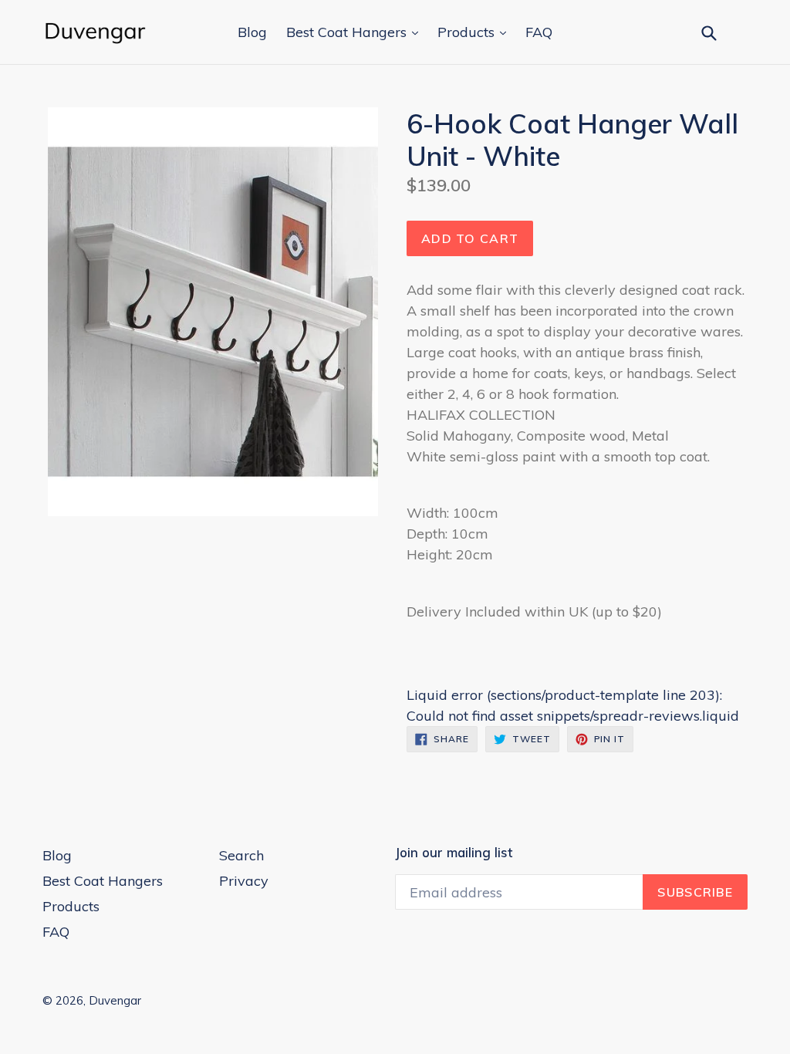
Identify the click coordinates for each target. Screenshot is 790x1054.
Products (467, 32)
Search (241, 855)
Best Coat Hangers (348, 32)
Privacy (243, 881)
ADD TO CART (469, 238)
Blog (252, 32)
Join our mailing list (453, 852)
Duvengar (115, 1000)
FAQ (538, 32)
